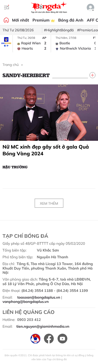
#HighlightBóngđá (59, 30)
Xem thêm (49, 203)
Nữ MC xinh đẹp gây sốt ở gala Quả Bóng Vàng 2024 (46, 150)
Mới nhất (20, 20)
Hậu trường (15, 166)
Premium (41, 20)
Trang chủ (11, 64)
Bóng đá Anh (70, 20)
